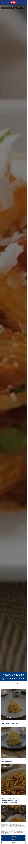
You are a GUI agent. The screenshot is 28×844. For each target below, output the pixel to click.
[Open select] (24, 684)
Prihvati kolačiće (13, 836)
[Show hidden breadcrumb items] (3, 8)
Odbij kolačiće (13, 839)
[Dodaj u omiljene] (23, 691)
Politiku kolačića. (8, 833)
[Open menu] (2, 2)
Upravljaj (13, 842)
